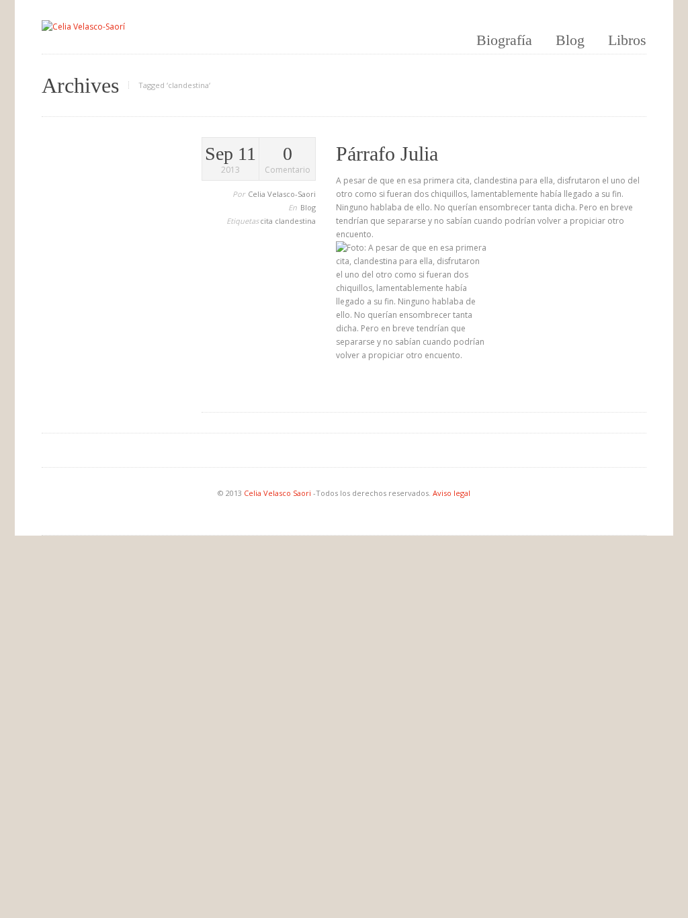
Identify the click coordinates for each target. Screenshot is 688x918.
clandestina (295, 221)
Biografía (504, 40)
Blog (570, 40)
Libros (627, 40)
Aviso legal (451, 493)
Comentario (287, 159)
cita (267, 221)
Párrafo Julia (387, 153)
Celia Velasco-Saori (282, 194)
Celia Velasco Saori (278, 493)
